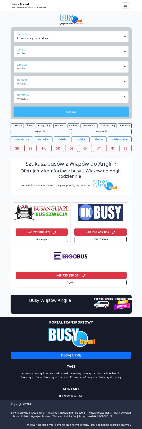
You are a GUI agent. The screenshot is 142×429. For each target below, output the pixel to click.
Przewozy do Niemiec (56, 377)
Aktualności (38, 412)
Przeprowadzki (87, 416)
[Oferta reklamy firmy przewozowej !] (114, 303)
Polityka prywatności (100, 412)
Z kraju (21, 49)
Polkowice (125, 125)
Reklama (52, 412)
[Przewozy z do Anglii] (41, 212)
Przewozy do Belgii (81, 373)
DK (58, 148)
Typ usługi (23, 34)
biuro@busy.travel (72, 395)
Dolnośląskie (21, 139)
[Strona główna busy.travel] (70, 19)
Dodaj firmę (71, 355)
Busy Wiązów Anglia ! (51, 300)
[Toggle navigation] (125, 5)
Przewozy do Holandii (106, 373)
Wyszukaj (71, 111)
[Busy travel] (71, 337)
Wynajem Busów (40, 416)
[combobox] (71, 37)
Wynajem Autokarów (64, 416)
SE (125, 148)
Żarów (30, 125)
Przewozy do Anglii (33, 373)
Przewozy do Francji (110, 377)
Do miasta (23, 94)
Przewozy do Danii (31, 377)
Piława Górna (89, 125)
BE (30, 148)
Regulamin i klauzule (72, 412)
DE (72, 148)
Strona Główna (19, 412)
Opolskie (81, 139)
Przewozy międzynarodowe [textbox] (32, 38)
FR (112, 148)
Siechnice (17, 125)
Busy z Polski (20, 416)
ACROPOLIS (105, 416)
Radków (73, 125)
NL (44, 148)
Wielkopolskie (120, 139)
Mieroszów (40, 131)
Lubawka (59, 125)
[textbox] (70, 52)
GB (17, 148)
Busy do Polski (122, 412)
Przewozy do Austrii (57, 373)
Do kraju (22, 79)
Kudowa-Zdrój (108, 125)
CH (85, 148)
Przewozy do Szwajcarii (83, 377)
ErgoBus (71, 282)
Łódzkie (62, 139)
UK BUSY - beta (100, 239)
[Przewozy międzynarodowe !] (105, 185)
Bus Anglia (41, 239)
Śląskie (99, 139)
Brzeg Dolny (44, 125)
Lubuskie (43, 139)
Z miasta (22, 64)
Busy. (29, 5)
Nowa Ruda (101, 131)
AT (99, 148)
